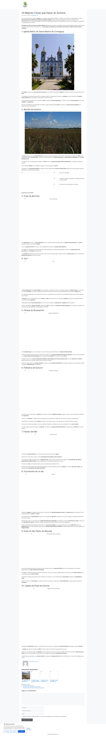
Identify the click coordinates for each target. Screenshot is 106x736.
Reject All (14, 731)
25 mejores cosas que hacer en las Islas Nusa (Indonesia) (33, 687)
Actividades (25, 685)
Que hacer (29, 685)
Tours (33, 685)
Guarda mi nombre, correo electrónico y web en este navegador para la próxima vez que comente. (44, 716)
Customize (7, 731)
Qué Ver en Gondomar (64, 172)
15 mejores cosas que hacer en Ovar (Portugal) (31, 686)
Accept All (21, 731)
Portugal (27, 684)
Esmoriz (24, 684)
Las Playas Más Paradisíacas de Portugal (68, 184)
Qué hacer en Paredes (27, 192)
